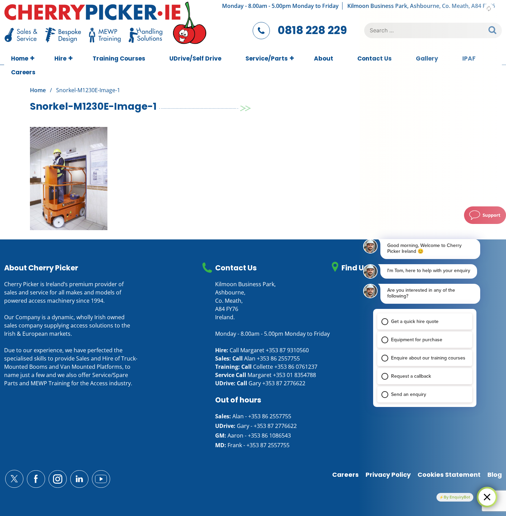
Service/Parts (266, 58)
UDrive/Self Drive (195, 58)
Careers (23, 72)
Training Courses (119, 58)
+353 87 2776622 (283, 383)
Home (19, 58)
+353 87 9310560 (287, 350)
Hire (60, 58)
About (323, 58)
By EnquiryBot (457, 497)
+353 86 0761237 (295, 366)
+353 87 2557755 (267, 445)
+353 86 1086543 (269, 435)
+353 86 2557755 (278, 358)
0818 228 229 (312, 30)
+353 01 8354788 (294, 375)
